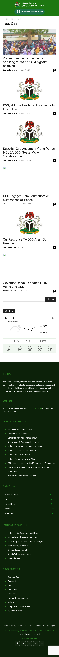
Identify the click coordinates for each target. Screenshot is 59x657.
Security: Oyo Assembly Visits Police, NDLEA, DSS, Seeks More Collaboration (29, 152)
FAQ (30, 625)
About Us (22, 625)
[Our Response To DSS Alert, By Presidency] (29, 223)
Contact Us (39, 625)
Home (5, 19)
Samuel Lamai (9, 247)
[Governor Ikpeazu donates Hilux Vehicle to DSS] (29, 266)
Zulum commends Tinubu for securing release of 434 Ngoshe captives (25, 62)
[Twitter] (23, 643)
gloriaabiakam (9, 204)
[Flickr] (41, 643)
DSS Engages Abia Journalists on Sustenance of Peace (26, 198)
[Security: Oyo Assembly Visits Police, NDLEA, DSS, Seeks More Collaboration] (29, 132)
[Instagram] (29, 643)
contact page (36, 408)
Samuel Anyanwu (11, 70)
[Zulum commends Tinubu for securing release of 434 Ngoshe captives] (29, 41)
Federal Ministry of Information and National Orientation (29, 630)
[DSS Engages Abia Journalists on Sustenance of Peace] (29, 179)
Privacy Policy (10, 625)
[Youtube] (35, 643)
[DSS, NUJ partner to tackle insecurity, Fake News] (29, 89)
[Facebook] (17, 643)
